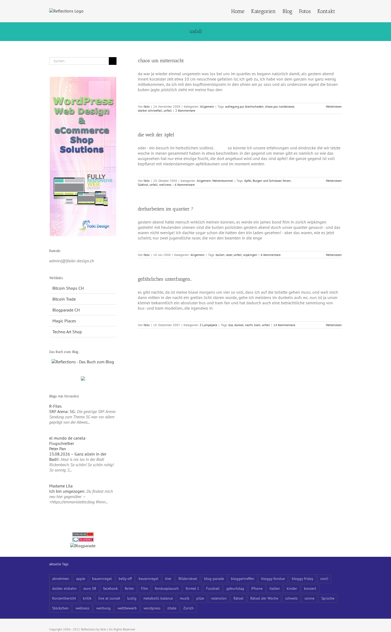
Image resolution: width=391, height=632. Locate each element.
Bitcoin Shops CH (68, 288)
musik (184, 598)
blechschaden (254, 106)
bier (168, 578)
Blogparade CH (66, 310)
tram (257, 325)
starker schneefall (150, 110)
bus (230, 325)
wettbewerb (127, 607)
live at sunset (109, 598)
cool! (324, 578)
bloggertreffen (242, 578)
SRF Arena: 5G (62, 411)
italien (274, 588)
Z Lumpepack (208, 325)
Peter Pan (57, 448)
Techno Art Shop (67, 331)
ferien (287, 181)
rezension (219, 598)
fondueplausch (167, 588)
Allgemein (207, 106)
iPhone (257, 588)
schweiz (291, 598)
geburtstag (235, 588)
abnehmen (60, 578)
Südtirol (143, 185)
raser (229, 255)
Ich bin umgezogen (66, 491)
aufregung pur (234, 106)
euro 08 (90, 588)
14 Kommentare (284, 325)
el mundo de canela (67, 438)
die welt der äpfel (156, 135)
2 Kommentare (185, 110)
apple (80, 578)
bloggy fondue (273, 578)
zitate (171, 607)
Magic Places (64, 320)
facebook (110, 588)
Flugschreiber (61, 443)
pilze (200, 598)
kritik (87, 598)
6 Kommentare (185, 185)
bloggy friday (302, 578)
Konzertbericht (64, 598)
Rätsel (238, 598)
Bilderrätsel (187, 578)
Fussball (212, 588)
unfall (168, 110)
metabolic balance (158, 598)
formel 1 (192, 588)
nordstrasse (286, 106)
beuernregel (148, 578)
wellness (165, 185)
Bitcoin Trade (64, 299)
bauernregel (102, 578)
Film (144, 588)
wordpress (152, 607)
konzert (310, 588)
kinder (292, 588)
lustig (131, 598)
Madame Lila (61, 485)
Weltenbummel (222, 181)
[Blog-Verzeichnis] (83, 540)
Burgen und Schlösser (267, 181)
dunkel (239, 325)
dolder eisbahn (64, 588)
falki (147, 106)
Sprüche (327, 598)
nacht (249, 325)
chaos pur (271, 106)
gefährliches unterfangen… (165, 279)
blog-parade (214, 578)
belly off (125, 578)
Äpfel (247, 181)
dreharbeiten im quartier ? (165, 209)
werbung (103, 607)
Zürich (188, 607)
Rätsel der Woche (264, 598)
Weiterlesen (334, 106)
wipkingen (250, 255)
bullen (220, 255)
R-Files (55, 406)
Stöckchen (60, 607)
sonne (309, 598)
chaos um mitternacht (161, 61)
